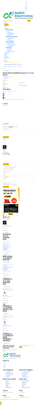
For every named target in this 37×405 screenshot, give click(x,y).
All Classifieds (6, 52)
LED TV (8, 31)
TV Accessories (10, 46)
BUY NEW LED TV (7, 57)
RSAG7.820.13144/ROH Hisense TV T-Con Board (12, 62)
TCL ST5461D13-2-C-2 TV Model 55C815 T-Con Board (8, 307)
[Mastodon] (18, 95)
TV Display (9, 39)
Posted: (5, 76)
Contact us (6, 56)
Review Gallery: (5, 126)
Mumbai (7, 386)
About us (5, 54)
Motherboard (9, 32)
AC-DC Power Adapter (11, 44)
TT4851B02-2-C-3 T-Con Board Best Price (7, 281)
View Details (5, 225)
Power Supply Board (11, 33)
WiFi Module (9, 48)
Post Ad (6, 24)
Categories (6, 28)
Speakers (9, 50)
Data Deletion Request (26, 387)
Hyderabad (8, 383)
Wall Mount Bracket (10, 51)
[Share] (18, 98)
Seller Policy (24, 384)
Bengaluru (7, 380)
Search (29, 20)
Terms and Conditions (26, 380)
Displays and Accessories (11, 36)
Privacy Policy (24, 382)
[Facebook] (18, 93)
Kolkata (7, 384)
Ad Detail (5, 61)
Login (6, 22)
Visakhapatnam (8, 387)
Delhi (6, 382)
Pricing (5, 55)
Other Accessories (10, 42)
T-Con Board (9, 35)
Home (5, 27)
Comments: (5, 128)
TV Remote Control (10, 43)
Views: (5, 78)
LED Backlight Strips (10, 38)
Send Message (5, 164)
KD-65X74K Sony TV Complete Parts (7, 236)
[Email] (18, 96)
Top (0, 404)
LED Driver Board (10, 40)
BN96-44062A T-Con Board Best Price (7, 258)
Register (6, 23)
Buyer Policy (24, 383)
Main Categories (9, 29)
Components (9, 47)
